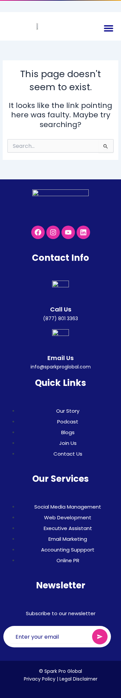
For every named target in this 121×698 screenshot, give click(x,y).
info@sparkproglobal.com (61, 366)
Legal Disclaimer (78, 679)
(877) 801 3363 (60, 318)
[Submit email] (100, 636)
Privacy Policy (39, 679)
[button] (108, 28)
